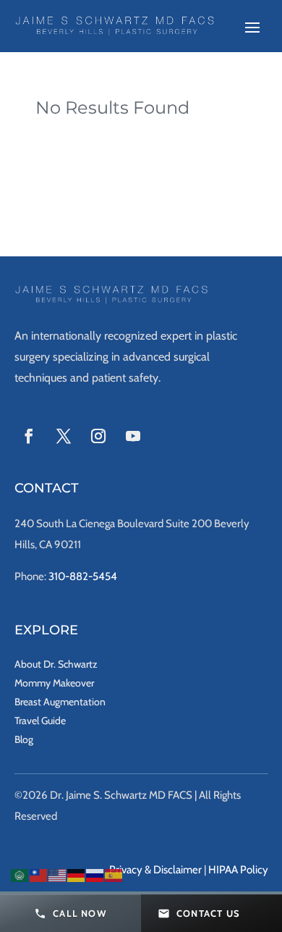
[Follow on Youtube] (133, 435)
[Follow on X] (63, 435)
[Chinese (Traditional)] (39, 874)
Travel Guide (40, 720)
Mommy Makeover (54, 682)
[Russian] (95, 874)
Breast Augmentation (60, 701)
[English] (57, 874)
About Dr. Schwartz (56, 664)
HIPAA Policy (238, 869)
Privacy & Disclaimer (155, 869)
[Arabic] (20, 874)
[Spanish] (114, 874)
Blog (23, 739)
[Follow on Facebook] (28, 435)
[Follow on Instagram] (98, 435)
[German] (76, 874)
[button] (70, 913)
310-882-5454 (82, 576)
